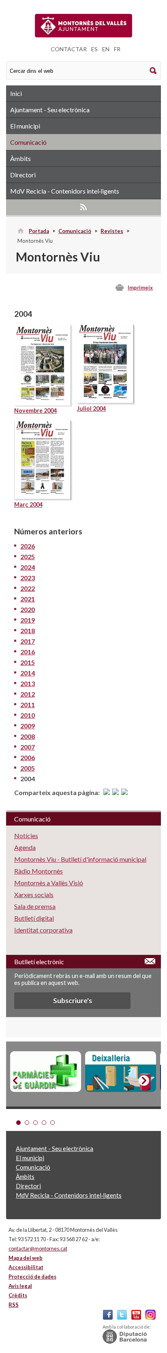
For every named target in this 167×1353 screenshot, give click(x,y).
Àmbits (20, 158)
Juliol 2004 (91, 408)
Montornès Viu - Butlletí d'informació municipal (80, 859)
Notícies (26, 835)
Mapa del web (26, 1258)
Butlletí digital (34, 918)
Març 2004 (28, 504)
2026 (27, 546)
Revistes (112, 231)
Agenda (25, 847)
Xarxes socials (34, 894)
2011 (27, 704)
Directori (23, 175)
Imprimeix (140, 287)
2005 (27, 768)
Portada (39, 231)
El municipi (25, 126)
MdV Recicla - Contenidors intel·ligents (64, 191)
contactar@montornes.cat (38, 1248)
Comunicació (28, 142)
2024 (27, 567)
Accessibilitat (26, 1267)
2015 (27, 662)
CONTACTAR (69, 49)
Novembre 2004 (35, 410)
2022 (27, 588)
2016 (27, 652)
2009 (27, 726)
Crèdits (18, 1295)
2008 (27, 736)
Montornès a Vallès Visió (48, 883)
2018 (27, 630)
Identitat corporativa (43, 930)
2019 (27, 620)
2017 (27, 641)
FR (117, 49)
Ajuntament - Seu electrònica (50, 109)
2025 (27, 556)
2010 (27, 715)
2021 (27, 599)
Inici (16, 93)
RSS (83, 207)
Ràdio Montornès (38, 871)
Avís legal (20, 1286)
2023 (27, 578)
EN (105, 49)
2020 (27, 609)
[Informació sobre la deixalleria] (120, 1071)
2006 (27, 757)
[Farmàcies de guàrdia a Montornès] (45, 1071)
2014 (27, 673)
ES (94, 49)
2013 (27, 683)
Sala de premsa (35, 906)
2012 (27, 694)
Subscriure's (72, 1000)
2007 (27, 747)
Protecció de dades (32, 1276)
